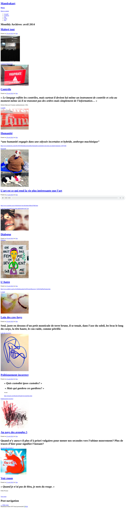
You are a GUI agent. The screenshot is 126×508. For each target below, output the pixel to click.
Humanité (7, 133)
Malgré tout (8, 29)
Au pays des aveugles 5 (14, 432)
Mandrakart (8, 3)
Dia (5, 17)
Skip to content (5, 11)
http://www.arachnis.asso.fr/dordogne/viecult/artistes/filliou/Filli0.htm (19, 205)
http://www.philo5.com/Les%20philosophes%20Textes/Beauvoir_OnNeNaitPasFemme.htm (25, 289)
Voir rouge (7, 478)
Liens (5, 18)
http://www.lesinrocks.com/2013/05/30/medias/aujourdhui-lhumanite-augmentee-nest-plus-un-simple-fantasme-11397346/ (33, 145)
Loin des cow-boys (11, 317)
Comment (3, 64)
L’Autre (5, 281)
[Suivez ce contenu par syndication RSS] (26, 506)
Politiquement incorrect (15, 374)
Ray (5, 20)
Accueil (6, 14)
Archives (6, 15)
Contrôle (6, 89)
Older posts (5, 505)
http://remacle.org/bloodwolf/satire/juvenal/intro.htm (18, 396)
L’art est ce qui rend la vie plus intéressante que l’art (31, 190)
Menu (3, 8)
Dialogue (6, 234)
